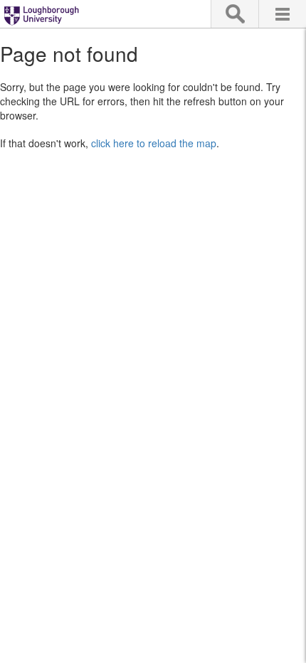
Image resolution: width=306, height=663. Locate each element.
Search (234, 14)
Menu (282, 14)
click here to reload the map (153, 143)
